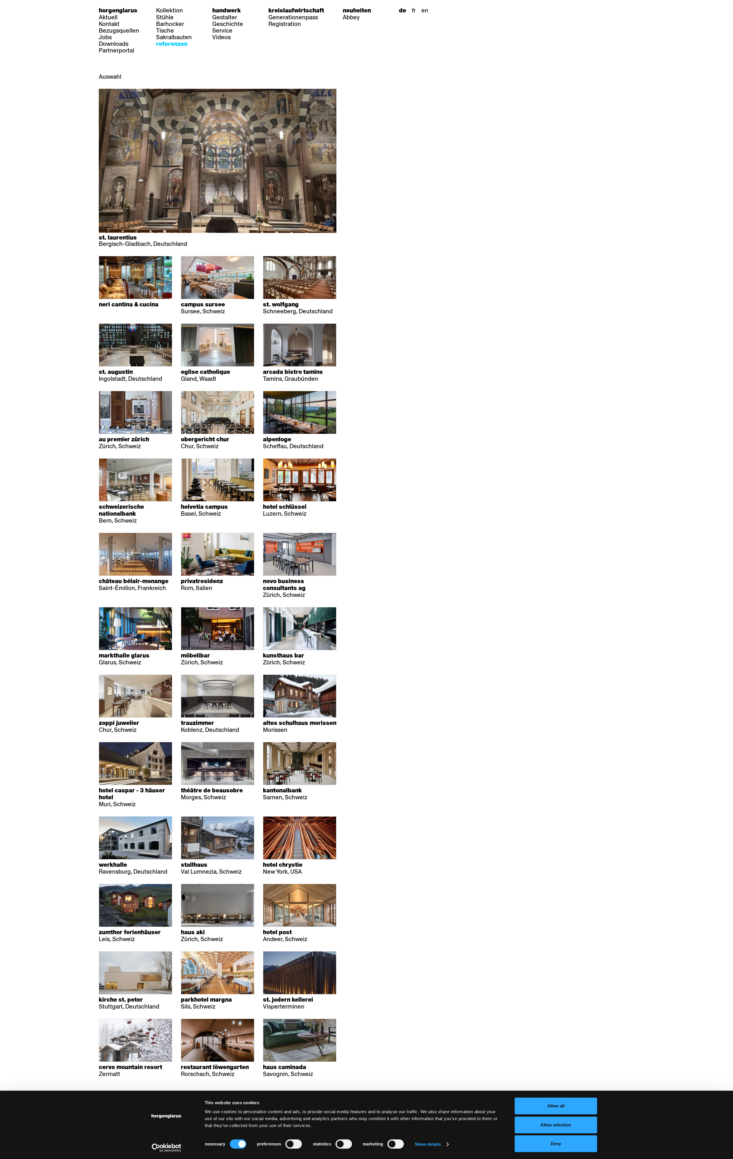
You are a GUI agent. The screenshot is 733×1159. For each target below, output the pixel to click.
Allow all (556, 1105)
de (402, 10)
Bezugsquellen (119, 30)
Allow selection (555, 1124)
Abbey (351, 17)
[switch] (293, 1144)
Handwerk (226, 10)
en (424, 10)
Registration (284, 24)
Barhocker (170, 24)
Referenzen (171, 44)
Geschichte (227, 24)
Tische (165, 30)
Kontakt (109, 24)
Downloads (113, 44)
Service (222, 30)
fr (414, 10)
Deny (556, 1143)
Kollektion (169, 10)
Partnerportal (116, 50)
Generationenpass (293, 17)
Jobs (105, 37)
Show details (428, 1144)
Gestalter (224, 17)
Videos (221, 37)
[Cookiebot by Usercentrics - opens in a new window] (166, 1147)
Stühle (165, 17)
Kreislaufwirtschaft (296, 10)
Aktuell (108, 17)
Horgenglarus (118, 10)
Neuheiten (357, 10)
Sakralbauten (174, 37)
